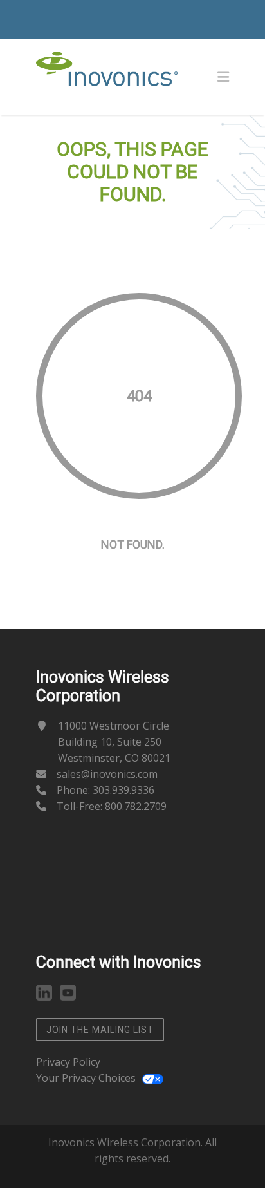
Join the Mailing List (100, 1029)
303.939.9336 (123, 790)
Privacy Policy (68, 1062)
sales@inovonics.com (107, 774)
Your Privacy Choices (86, 1078)
